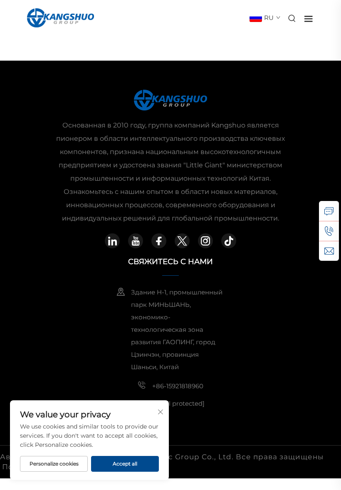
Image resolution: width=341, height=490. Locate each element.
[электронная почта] (329, 251)
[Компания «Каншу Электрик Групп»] (60, 17)
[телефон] (329, 231)
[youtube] (135, 240)
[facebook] (158, 240)
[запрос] (329, 211)
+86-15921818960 (177, 386)
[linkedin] (112, 240)
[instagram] (205, 240)
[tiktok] (228, 240)
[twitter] (182, 240)
